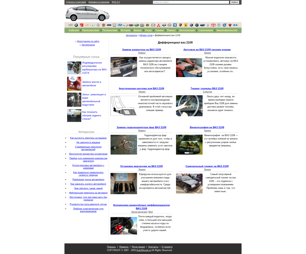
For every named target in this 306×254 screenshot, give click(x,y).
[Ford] (109, 26)
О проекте (167, 247)
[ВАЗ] (235, 26)
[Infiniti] (125, 26)
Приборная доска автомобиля (88, 179)
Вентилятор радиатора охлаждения (88, 154)
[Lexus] (142, 26)
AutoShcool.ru (143, 250)
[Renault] (185, 26)
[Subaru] (202, 26)
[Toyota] (213, 26)
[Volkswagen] (218, 26)
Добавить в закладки (99, 2)
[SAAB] (191, 26)
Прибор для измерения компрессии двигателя (88, 159)
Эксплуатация (187, 30)
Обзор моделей (139, 212)
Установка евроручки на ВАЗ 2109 (141, 166)
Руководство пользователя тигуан (88, 204)
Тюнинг (207, 53)
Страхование (205, 30)
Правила (123, 247)
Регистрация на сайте (88, 41)
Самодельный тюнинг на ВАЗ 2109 (207, 166)
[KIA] (131, 26)
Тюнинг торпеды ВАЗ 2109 (207, 88)
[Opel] (169, 26)
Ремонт (142, 53)
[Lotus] (147, 26)
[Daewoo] (92, 26)
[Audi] (70, 26)
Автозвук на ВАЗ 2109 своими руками (207, 49)
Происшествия (90, 30)
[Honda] (114, 26)
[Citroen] (81, 26)
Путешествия (110, 30)
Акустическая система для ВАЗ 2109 (141, 88)
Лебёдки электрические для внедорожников (88, 210)
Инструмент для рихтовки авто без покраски (88, 198)
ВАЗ (151, 212)
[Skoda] (196, 26)
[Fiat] (103, 26)
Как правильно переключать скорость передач (88, 173)
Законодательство (226, 30)
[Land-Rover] (136, 26)
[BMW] (76, 26)
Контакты (153, 247)
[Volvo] (224, 26)
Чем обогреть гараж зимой (88, 188)
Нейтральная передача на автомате (88, 192)
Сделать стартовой (76, 2)
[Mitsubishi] (158, 26)
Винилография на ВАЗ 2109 (207, 127)
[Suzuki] (207, 26)
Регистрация (138, 247)
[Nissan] (164, 26)
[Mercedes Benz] (98, 26)
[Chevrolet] (87, 26)
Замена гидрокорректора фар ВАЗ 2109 (141, 127)
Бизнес (138, 30)
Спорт (148, 30)
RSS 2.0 (116, 2)
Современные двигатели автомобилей (88, 148)
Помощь (111, 247)
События (207, 91)
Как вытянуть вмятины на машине (88, 138)
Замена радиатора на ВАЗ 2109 (141, 49)
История (125, 30)
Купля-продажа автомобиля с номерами (88, 166)
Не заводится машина (88, 142)
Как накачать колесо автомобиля (88, 184)
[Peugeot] (174, 26)
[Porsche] (180, 26)
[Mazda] (153, 26)
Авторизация (88, 45)
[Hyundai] (120, 26)
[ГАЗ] (229, 26)
